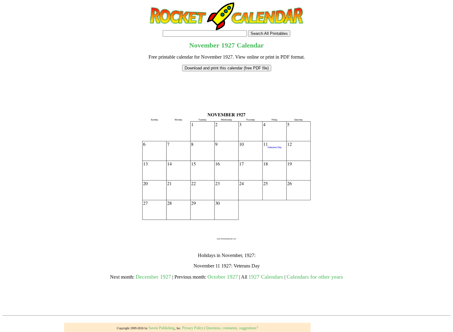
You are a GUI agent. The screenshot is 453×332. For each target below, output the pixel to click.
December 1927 (153, 277)
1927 (228, 45)
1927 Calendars (265, 277)
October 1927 (222, 277)
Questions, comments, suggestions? (232, 328)
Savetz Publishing (162, 328)
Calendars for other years (315, 277)
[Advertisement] (226, 85)
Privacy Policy (192, 328)
